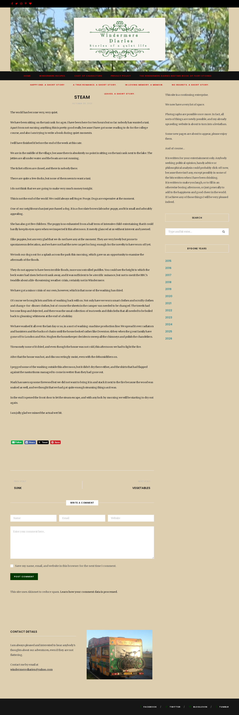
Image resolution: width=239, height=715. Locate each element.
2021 (168, 303)
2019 (168, 289)
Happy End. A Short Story (47, 84)
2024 (168, 324)
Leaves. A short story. (119, 93)
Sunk (18, 488)
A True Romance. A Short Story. (95, 84)
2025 (168, 331)
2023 (168, 317)
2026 (168, 338)
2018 (168, 282)
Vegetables (141, 488)
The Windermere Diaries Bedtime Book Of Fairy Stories (175, 75)
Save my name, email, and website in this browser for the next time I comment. (65, 566)
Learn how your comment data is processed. (88, 592)
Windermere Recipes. (52, 75)
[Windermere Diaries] (119, 39)
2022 (168, 310)
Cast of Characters (88, 75)
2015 (168, 261)
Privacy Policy (121, 75)
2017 (168, 275)
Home (27, 75)
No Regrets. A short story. (190, 84)
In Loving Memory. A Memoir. (144, 84)
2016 (168, 268)
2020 (168, 296)
